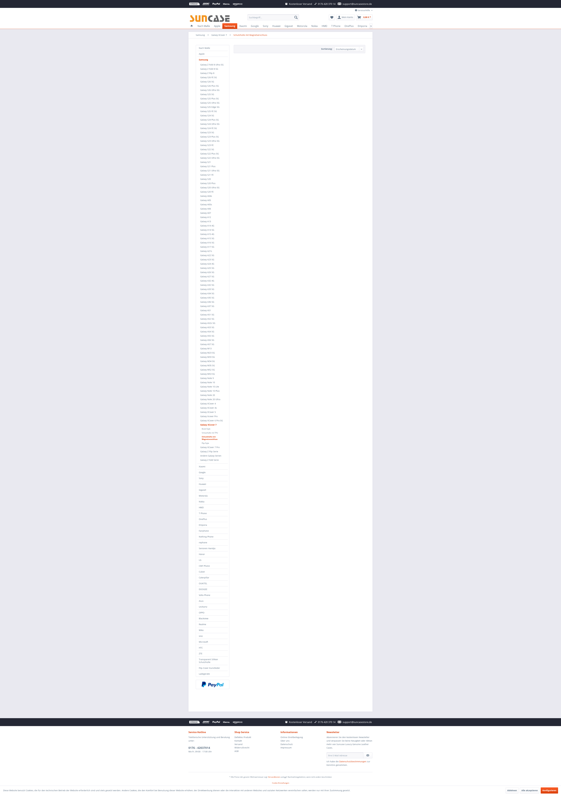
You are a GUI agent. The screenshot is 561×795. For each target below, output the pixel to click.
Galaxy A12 (205, 217)
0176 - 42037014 (199, 748)
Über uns (285, 740)
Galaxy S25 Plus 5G (209, 98)
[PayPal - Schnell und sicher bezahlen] (212, 684)
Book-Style (206, 429)
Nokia (201, 501)
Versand (238, 744)
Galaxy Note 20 (207, 395)
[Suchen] (296, 17)
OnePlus (203, 519)
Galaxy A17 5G (207, 246)
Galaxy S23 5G (207, 132)
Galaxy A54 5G (207, 331)
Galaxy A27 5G (207, 276)
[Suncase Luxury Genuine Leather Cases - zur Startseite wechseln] (210, 18)
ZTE (200, 653)
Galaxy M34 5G (207, 361)
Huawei (202, 484)
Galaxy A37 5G (207, 306)
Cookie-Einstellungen (280, 783)
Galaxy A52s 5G (207, 323)
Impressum (286, 747)
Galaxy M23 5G (207, 352)
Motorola (203, 495)
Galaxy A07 (205, 213)
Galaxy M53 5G (207, 374)
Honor (202, 554)
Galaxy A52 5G (207, 318)
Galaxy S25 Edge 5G (209, 107)
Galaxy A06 (205, 208)
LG (200, 560)
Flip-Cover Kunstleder (209, 668)
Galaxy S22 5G (207, 149)
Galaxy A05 (205, 200)
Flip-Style (205, 443)
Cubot (202, 571)
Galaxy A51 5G (207, 314)
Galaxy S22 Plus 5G (209, 153)
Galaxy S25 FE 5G (208, 111)
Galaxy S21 (205, 162)
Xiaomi (202, 466)
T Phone (203, 513)
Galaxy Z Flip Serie (209, 451)
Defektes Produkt (242, 737)
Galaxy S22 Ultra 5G (209, 157)
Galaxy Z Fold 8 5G (209, 68)
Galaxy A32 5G (207, 285)
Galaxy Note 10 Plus (210, 390)
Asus (201, 601)
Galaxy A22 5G (207, 255)
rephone (203, 542)
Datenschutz (286, 744)
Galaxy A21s (206, 251)
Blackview (203, 618)
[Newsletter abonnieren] (367, 755)
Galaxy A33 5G (207, 289)
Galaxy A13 (205, 221)
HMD (201, 507)
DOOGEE (203, 589)
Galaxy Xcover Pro (209, 416)
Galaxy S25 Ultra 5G (209, 102)
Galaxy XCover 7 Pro (210, 447)
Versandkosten (274, 777)
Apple (202, 53)
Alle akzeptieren (529, 790)
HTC (201, 647)
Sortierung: (326, 48)
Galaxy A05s (206, 204)
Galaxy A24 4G (207, 263)
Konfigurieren (549, 790)
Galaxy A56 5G (207, 340)
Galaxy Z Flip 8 (207, 73)
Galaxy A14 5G (207, 229)
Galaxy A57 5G (207, 344)
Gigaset (202, 490)
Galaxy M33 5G (207, 357)
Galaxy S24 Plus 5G (209, 119)
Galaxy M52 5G (207, 369)
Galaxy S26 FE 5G (208, 77)
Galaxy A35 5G (207, 297)
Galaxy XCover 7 (208, 424)
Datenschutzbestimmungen (352, 761)
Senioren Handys (207, 548)
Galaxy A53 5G (207, 327)
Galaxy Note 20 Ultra (210, 399)
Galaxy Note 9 (207, 378)
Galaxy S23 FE (207, 145)
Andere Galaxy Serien (210, 455)
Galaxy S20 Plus (207, 183)
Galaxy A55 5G (207, 335)
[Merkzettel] (332, 17)
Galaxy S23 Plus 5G (209, 136)
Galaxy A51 (205, 310)
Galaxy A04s (206, 196)
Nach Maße (204, 48)
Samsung (203, 59)
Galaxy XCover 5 (208, 412)
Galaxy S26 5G (207, 81)
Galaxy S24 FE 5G (208, 128)
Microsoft (203, 641)
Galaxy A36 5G (207, 301)
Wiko (201, 630)
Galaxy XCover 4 (208, 403)
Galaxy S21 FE (207, 174)
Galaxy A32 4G (207, 280)
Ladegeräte (204, 673)
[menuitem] (273, 17)
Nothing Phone (206, 536)
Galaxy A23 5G (207, 259)
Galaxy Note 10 (207, 382)
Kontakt (238, 740)
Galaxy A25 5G (207, 268)
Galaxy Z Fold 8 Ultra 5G (212, 64)
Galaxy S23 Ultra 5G (209, 141)
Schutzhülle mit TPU (210, 433)
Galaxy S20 (205, 179)
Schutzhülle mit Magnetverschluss (210, 437)
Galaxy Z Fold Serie (209, 460)
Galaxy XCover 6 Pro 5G (211, 420)
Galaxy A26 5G (207, 272)
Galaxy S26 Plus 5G (209, 85)
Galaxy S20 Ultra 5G (209, 187)
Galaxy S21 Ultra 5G (209, 170)
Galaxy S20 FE (207, 191)
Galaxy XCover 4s (208, 407)
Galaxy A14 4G (207, 225)
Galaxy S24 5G (207, 115)
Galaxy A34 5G (207, 293)
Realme (202, 624)
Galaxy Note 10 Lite (209, 386)
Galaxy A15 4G (207, 234)
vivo (201, 636)
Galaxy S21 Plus (207, 166)
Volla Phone (204, 595)
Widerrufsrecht (241, 747)
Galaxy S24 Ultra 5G (209, 124)
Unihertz (203, 606)
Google (202, 472)
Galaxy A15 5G (207, 238)
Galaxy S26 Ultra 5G (209, 90)
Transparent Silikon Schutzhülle (208, 661)
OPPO (201, 612)
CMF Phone (204, 565)
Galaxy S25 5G (207, 94)
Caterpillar (204, 577)
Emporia (203, 525)
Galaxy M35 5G (207, 365)
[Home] (191, 26)
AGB (236, 751)
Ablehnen (512, 790)
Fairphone (204, 530)
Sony (201, 478)
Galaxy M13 (206, 348)
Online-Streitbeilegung (291, 737)
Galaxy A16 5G (207, 242)
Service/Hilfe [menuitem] (363, 10)
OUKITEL (203, 583)
